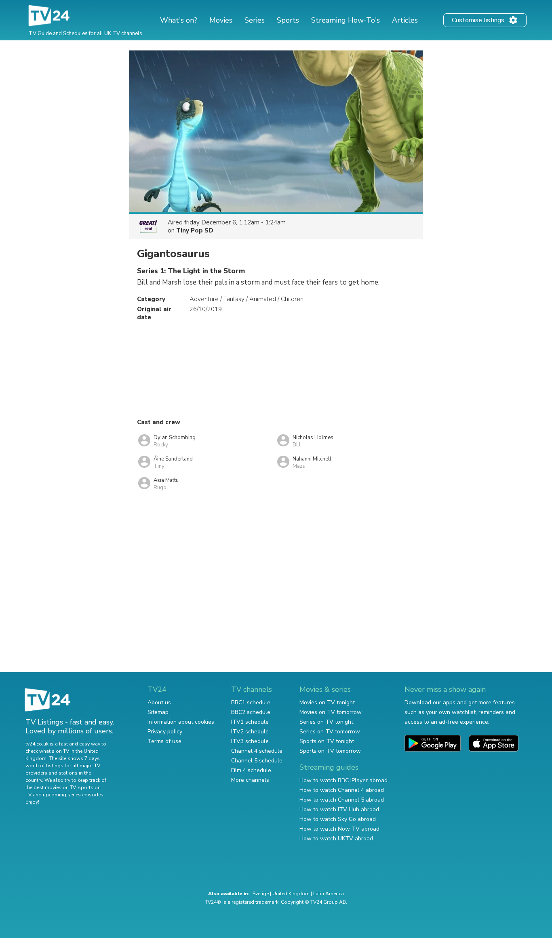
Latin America (328, 893)
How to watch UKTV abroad (336, 838)
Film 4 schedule (251, 770)
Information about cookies (180, 722)
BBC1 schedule (250, 702)
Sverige (261, 893)
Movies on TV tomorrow (330, 712)
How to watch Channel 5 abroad (341, 800)
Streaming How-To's (345, 20)
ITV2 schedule (250, 731)
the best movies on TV (50, 787)
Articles (405, 20)
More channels (250, 780)
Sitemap (158, 712)
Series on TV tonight (326, 722)
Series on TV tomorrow (329, 731)
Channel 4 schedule (256, 751)
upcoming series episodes (73, 794)
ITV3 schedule (250, 741)
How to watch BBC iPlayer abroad (343, 780)
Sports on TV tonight (326, 741)
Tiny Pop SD (194, 230)
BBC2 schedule (250, 712)
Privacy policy (164, 731)
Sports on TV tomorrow (330, 751)
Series (254, 20)
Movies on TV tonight (327, 702)
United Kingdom (291, 893)
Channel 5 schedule (256, 760)
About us (159, 702)
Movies (220, 20)
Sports (288, 20)
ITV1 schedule (250, 722)
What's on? (178, 20)
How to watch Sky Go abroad (337, 819)
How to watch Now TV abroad (339, 829)
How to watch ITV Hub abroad (339, 809)
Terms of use (164, 741)
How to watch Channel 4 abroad (341, 790)
